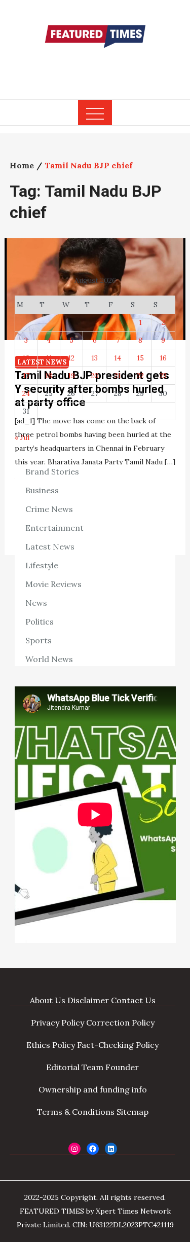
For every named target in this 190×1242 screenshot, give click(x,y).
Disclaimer (88, 1000)
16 (163, 357)
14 (117, 357)
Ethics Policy (50, 1045)
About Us (47, 1000)
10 (26, 357)
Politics (39, 621)
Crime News (49, 509)
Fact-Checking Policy (118, 1045)
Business (42, 490)
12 (71, 357)
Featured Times (95, 67)
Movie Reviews (53, 584)
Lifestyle (41, 565)
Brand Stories (52, 471)
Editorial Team (74, 1067)
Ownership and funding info (93, 1089)
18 (48, 375)
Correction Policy (120, 1022)
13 (94, 357)
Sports (38, 640)
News (36, 603)
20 (95, 375)
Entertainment (54, 528)
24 (26, 393)
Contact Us (133, 1000)
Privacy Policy (57, 1022)
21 (118, 375)
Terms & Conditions (76, 1112)
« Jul (22, 437)
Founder (122, 1067)
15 (140, 357)
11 (49, 357)
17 (26, 375)
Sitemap (132, 1112)
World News (49, 659)
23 (163, 375)
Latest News (49, 546)
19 (71, 375)
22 (140, 375)
